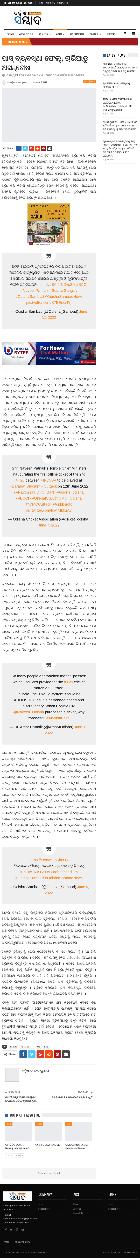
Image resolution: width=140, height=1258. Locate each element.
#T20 (20, 480)
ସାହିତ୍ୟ (111, 34)
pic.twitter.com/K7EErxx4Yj (49, 302)
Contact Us (62, 2)
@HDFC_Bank (42, 492)
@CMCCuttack (38, 504)
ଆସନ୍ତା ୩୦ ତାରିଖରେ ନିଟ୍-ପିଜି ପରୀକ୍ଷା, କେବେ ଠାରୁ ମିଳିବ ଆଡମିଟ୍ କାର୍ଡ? (71, 41)
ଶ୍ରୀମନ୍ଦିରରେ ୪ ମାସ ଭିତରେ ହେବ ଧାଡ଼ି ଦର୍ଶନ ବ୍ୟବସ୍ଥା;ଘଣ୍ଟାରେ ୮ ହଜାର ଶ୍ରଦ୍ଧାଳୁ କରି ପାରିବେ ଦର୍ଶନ (120, 125)
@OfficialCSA (42, 498)
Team (40, 1204)
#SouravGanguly (63, 290)
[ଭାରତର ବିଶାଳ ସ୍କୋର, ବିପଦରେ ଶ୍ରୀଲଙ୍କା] (78, 1131)
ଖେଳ (59, 34)
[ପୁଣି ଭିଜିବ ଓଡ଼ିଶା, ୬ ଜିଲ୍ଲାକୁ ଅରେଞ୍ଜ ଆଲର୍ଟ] (18, 1131)
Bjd (21, 1046)
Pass (46, 1046)
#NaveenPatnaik (34, 290)
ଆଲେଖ (94, 34)
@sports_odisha (70, 492)
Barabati (13, 1046)
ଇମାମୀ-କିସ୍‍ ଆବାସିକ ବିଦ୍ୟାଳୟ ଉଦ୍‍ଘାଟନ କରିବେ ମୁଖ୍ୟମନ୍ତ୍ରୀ (21, 1098)
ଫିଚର (92, 81)
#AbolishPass (57, 718)
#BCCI (81, 284)
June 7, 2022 (48, 525)
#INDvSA (48, 480)
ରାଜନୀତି (43, 34)
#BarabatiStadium (24, 486)
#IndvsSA (48, 284)
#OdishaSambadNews (64, 296)
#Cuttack (49, 486)
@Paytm (21, 492)
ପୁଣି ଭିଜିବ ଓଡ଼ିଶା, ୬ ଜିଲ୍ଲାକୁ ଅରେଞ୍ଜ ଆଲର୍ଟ (116, 85)
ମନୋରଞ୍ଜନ (77, 34)
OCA (38, 1046)
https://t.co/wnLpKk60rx (48, 860)
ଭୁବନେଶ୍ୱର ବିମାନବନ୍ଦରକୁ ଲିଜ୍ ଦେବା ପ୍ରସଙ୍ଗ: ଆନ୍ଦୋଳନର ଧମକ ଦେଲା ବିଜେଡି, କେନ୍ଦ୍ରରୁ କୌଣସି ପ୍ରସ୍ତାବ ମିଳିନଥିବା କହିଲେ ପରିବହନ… (120, 148)
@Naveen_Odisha (28, 712)
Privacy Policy (44, 1208)
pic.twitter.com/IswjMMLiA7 (49, 510)
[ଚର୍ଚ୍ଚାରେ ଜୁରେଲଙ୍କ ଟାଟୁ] (48, 1131)
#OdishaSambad (29, 296)
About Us (50, 2)
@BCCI (22, 498)
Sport (39, 1123)
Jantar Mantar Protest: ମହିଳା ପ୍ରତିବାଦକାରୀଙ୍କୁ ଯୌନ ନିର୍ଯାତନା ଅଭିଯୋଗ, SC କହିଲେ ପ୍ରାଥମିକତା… (117, 104)
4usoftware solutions (127, 1252)
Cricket (30, 1046)
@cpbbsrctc (62, 504)
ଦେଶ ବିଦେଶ (26, 34)
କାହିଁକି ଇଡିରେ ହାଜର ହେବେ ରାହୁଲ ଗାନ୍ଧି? (72, 1097)
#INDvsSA (66, 284)
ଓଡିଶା (10, 34)
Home (41, 2)
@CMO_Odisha (68, 498)
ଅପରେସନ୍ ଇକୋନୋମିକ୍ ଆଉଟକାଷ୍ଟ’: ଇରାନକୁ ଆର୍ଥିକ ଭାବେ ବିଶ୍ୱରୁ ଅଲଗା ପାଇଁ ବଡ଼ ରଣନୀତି (120, 67)
